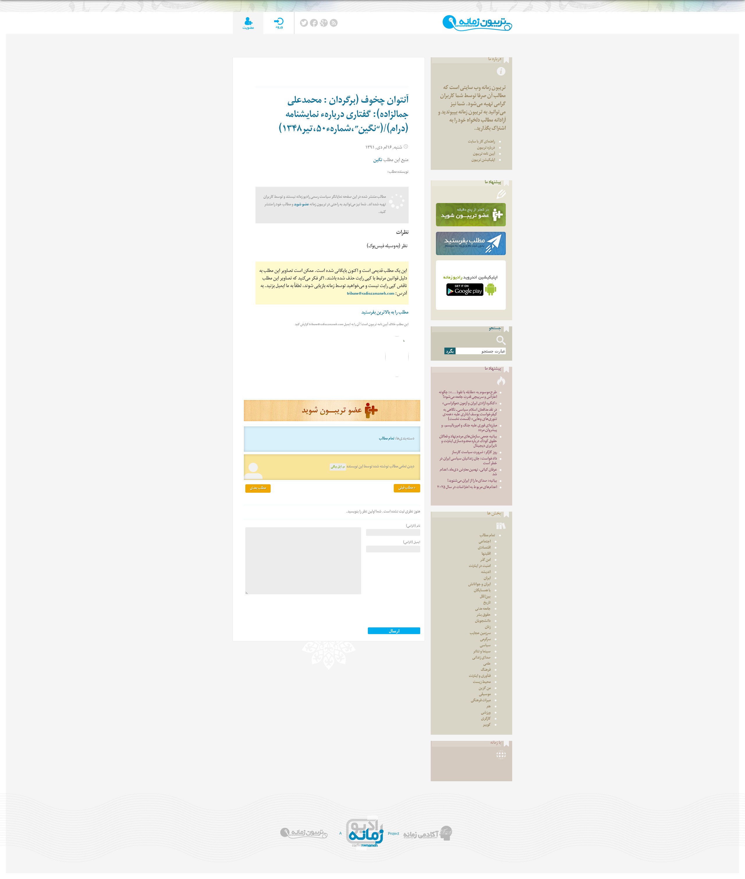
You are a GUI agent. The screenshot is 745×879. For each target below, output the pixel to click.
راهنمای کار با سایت (481, 142)
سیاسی (485, 646)
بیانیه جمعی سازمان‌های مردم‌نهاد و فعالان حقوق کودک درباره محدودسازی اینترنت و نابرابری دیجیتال (468, 442)
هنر (488, 707)
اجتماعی (485, 542)
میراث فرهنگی (481, 701)
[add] (248, 23)
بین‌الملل (485, 597)
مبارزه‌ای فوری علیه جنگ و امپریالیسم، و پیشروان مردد (469, 428)
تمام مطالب (386, 439)
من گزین (485, 689)
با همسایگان (482, 591)
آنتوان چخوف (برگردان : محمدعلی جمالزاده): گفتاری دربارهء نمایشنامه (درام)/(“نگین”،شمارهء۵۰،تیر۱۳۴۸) (344, 115)
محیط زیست (482, 682)
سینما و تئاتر (482, 652)
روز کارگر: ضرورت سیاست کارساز (474, 453)
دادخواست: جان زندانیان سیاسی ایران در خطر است (468, 461)
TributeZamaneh (477, 23)
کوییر (487, 725)
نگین (377, 161)
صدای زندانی (481, 658)
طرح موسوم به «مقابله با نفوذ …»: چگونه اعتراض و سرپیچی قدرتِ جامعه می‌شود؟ (468, 395)
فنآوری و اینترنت (480, 676)
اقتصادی (484, 548)
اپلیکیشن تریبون (483, 160)
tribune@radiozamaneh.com (370, 294)
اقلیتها (486, 554)
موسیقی (485, 695)
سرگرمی (485, 640)
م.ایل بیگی (338, 467)
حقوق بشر (483, 615)
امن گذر (485, 560)
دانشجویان (483, 621)
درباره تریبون (486, 148)
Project (393, 834)
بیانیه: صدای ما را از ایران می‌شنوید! (472, 481)
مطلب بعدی (258, 488)
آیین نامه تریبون (484, 154)
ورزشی (486, 713)
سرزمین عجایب (480, 634)
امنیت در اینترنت (480, 566)
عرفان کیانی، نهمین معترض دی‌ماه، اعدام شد (468, 472)
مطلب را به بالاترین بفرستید (385, 313)
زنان (488, 627)
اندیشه (486, 573)
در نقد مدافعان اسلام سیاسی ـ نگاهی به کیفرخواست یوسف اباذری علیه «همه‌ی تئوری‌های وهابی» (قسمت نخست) (470, 415)
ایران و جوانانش (479, 585)
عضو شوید (301, 205)
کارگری (486, 719)
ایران (487, 579)
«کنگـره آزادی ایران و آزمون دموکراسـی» (469, 404)
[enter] (278, 23)
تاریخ (487, 603)
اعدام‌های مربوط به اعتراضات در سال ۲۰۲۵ (467, 487)
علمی (487, 664)
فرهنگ (486, 670)
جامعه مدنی (483, 609)
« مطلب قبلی (407, 488)
